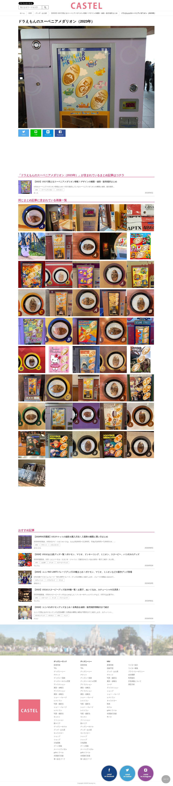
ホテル (109, 707)
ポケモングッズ (40, 615)
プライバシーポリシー (136, 671)
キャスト (57, 717)
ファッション (59, 720)
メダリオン (59, 190)
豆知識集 (57, 743)
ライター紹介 (133, 665)
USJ (36, 190)
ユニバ (66, 615)
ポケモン (51, 615)
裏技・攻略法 (59, 688)
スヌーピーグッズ (62, 562)
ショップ (57, 736)
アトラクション (59, 684)
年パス (109, 717)
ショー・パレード (60, 697)
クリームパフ (64, 598)
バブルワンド (51, 580)
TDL (55, 668)
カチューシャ (39, 580)
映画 (108, 704)
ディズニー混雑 (59, 678)
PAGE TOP (166, 779)
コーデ (109, 684)
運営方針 (131, 684)
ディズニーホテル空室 (62, 681)
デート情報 (58, 746)
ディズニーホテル (60, 727)
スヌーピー (44, 598)
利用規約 (131, 678)
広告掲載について (134, 681)
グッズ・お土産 (59, 730)
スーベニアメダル (46, 190)
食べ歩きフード (59, 759)
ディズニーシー (59, 671)
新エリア (57, 723)
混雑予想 (110, 668)
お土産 (43, 562)
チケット (44, 545)
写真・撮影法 (59, 704)
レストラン (58, 701)
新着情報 (57, 665)
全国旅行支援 (59, 756)
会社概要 (131, 675)
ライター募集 (133, 668)
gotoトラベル (59, 752)
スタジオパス (55, 545)
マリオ (61, 580)
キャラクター (59, 733)
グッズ (51, 562)
